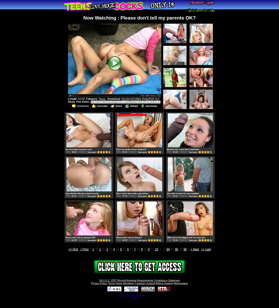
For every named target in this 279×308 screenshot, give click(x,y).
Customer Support (144, 283)
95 (176, 249)
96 (185, 249)
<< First (73, 249)
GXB (142, 295)
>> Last (206, 249)
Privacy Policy (99, 283)
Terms (111, 283)
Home (119, 283)
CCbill (136, 295)
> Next (194, 249)
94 (168, 249)
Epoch (128, 295)
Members (128, 283)
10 (156, 249)
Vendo (134, 298)
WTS (121, 295)
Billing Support (164, 283)
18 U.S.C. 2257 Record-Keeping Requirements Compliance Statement (139, 280)
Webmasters (181, 283)
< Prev (84, 249)
